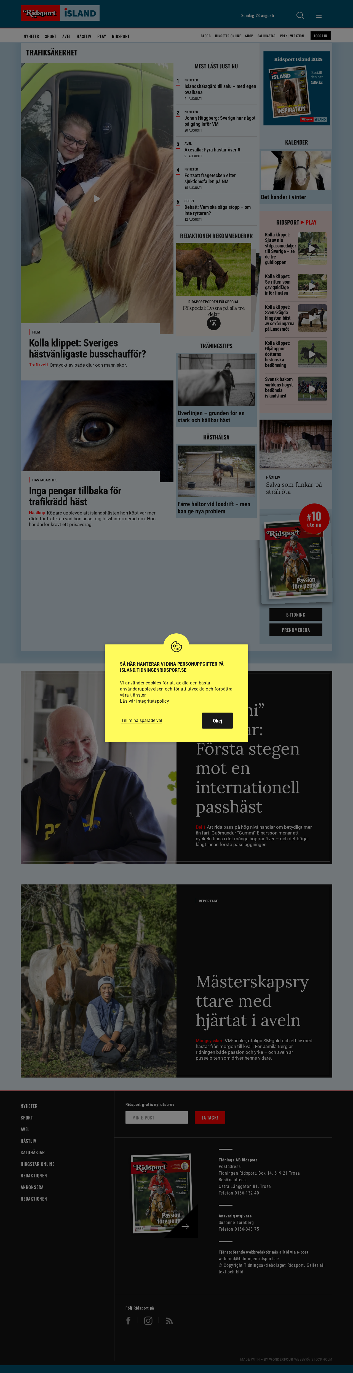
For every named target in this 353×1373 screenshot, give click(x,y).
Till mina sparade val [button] (141, 720)
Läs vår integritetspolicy (144, 701)
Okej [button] (217, 721)
